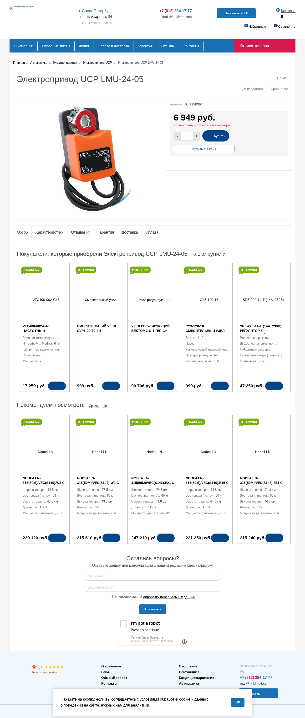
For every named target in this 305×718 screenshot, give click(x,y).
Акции (84, 46)
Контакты (191, 46)
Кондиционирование (196, 678)
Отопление (188, 666)
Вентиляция (189, 672)
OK (237, 702)
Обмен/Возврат (114, 678)
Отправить (152, 609)
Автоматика (189, 683)
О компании (23, 46)
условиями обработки (159, 699)
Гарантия (145, 46)
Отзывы (168, 46)
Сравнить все (98, 406)
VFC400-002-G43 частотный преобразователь (40, 330)
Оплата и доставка (113, 46)
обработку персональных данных (169, 597)
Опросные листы (56, 46)
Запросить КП (236, 13)
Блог (105, 672)
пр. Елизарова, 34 (95, 14)
